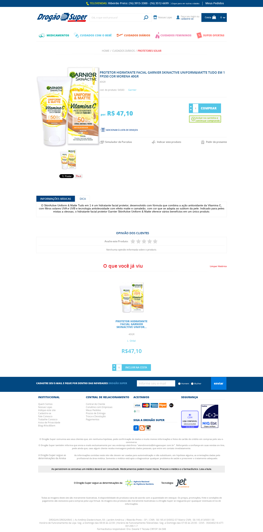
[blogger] (142, 429)
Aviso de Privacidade (49, 422)
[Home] (62, 17)
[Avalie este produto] (133, 241)
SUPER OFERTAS (213, 35)
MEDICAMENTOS (58, 35)
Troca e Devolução (96, 416)
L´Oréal (131, 340)
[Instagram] (148, 429)
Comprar (209, 108)
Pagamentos (92, 419)
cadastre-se (187, 18)
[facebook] (136, 429)
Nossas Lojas (45, 407)
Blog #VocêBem (46, 425)
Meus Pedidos (214, 3)
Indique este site (47, 410)
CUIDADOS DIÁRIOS (137, 35)
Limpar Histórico (218, 266)
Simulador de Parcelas (118, 142)
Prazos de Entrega (96, 413)
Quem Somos (45, 403)
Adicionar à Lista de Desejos (122, 129)
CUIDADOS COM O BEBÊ (96, 35)
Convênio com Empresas (99, 407)
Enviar (218, 383)
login (193, 16)
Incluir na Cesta (136, 367)
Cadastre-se (44, 413)
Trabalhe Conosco (47, 419)
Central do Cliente (95, 403)
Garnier (132, 89)
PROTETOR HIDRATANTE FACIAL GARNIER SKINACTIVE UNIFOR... (131, 324)
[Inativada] (209, 426)
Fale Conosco (45, 416)
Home (105, 50)
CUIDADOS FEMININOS (175, 35)
